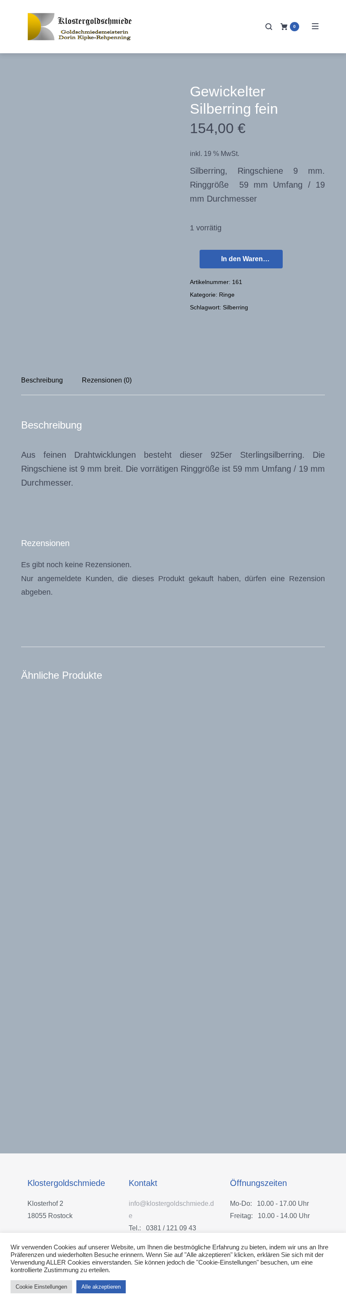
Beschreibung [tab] (42, 380)
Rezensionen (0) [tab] (107, 380)
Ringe (227, 294)
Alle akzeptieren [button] (101, 1287)
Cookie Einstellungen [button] (41, 1287)
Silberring (235, 307)
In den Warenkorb (249, 258)
